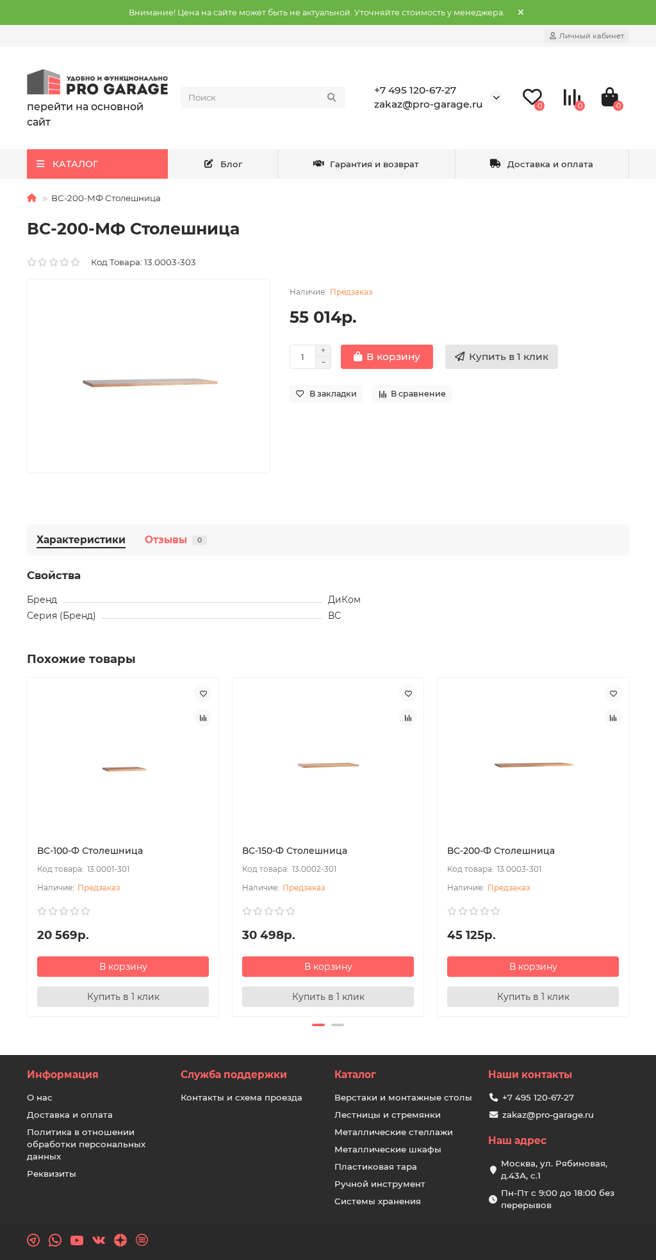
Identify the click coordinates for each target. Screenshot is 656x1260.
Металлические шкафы (387, 1149)
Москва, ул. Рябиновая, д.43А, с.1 (554, 1169)
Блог (231, 164)
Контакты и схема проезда (241, 1097)
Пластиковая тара (375, 1166)
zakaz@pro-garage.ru (428, 104)
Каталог (355, 1074)
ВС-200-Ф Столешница (501, 850)
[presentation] (28, 845)
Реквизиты (51, 1173)
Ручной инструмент (379, 1184)
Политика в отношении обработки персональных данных (86, 1144)
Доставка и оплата (550, 164)
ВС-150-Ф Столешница (294, 850)
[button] (318, 1025)
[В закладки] (203, 693)
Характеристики (81, 540)
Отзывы (173, 540)
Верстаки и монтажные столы (403, 1097)
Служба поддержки (234, 1074)
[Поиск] (332, 97)
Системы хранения (377, 1201)
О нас (40, 1097)
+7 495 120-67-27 (415, 90)
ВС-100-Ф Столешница (90, 850)
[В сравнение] (203, 717)
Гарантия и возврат (374, 164)
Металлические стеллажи (393, 1132)
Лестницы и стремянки (387, 1114)
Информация (63, 1074)
